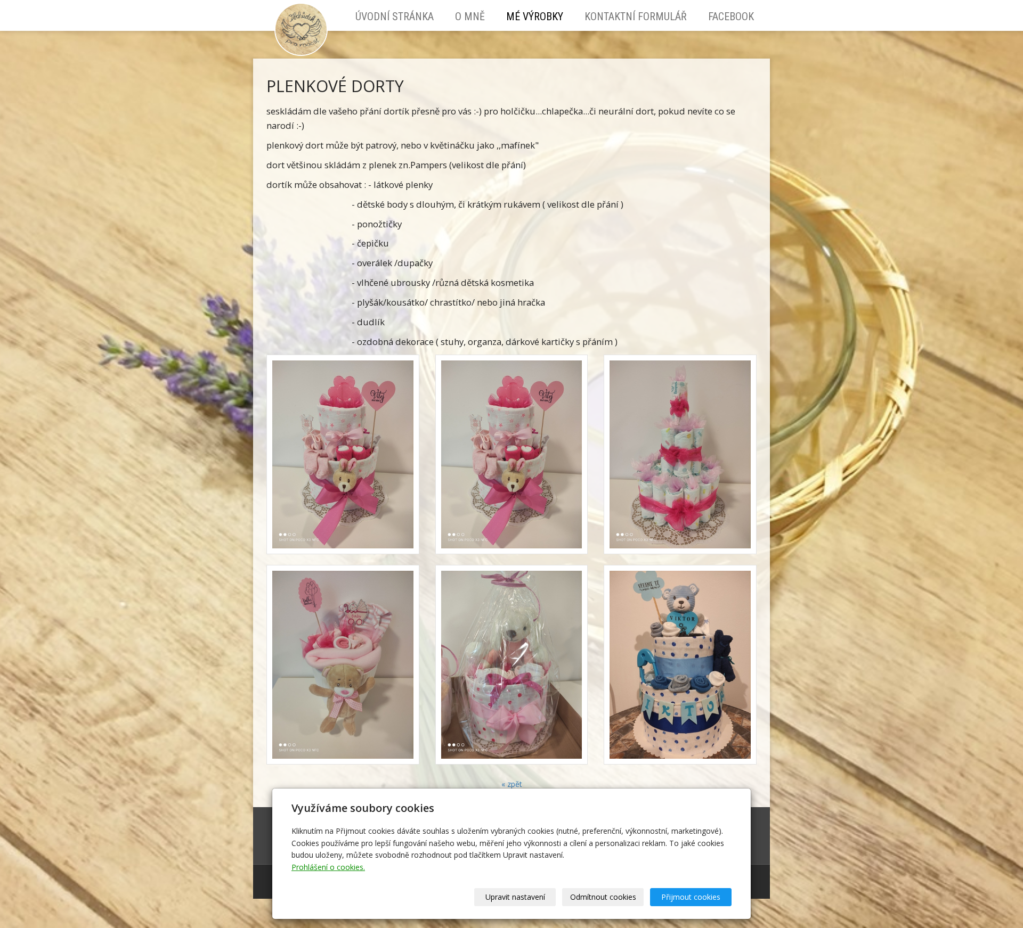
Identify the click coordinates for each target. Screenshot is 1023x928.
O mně (470, 16)
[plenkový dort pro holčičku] (342, 454)
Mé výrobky (534, 16)
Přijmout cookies (690, 897)
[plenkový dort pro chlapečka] (680, 665)
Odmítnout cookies (603, 897)
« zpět (511, 784)
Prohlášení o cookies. (328, 867)
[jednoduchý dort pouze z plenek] (680, 454)
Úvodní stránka (394, 16)
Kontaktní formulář (635, 16)
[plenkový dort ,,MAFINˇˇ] (342, 665)
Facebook (731, 16)
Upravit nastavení (515, 897)
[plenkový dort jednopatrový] (511, 665)
